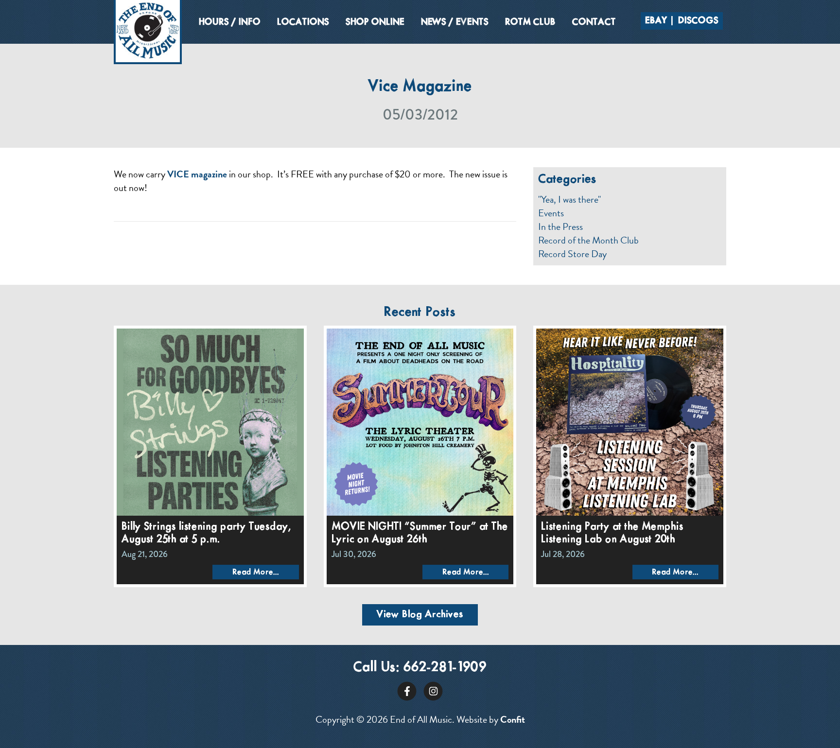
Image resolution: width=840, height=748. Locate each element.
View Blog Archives (420, 614)
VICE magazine (197, 174)
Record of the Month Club (588, 240)
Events (551, 213)
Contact (594, 22)
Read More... (255, 572)
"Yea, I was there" (569, 199)
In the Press (560, 226)
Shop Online (375, 22)
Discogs (698, 21)
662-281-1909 (445, 667)
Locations (303, 22)
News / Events (455, 22)
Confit (512, 719)
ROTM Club (530, 22)
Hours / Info (230, 22)
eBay (656, 21)
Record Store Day (572, 254)
